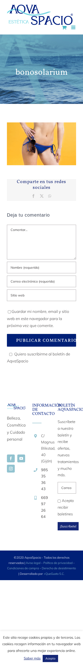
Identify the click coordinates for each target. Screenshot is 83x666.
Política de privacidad (58, 563)
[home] (16, 407)
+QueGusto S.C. (54, 574)
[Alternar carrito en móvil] (64, 27)
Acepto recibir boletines (66, 507)
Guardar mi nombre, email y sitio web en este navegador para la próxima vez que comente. (38, 318)
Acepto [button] (50, 658)
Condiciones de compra (23, 568)
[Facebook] (11, 458)
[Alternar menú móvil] (73, 27)
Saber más (32, 658)
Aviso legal (33, 563)
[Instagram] (11, 469)
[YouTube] (21, 458)
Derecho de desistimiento (59, 568)
